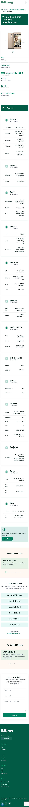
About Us (3, 758)
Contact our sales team (13, 633)
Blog (2, 747)
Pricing (2, 768)
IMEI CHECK (4, 9)
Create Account (7, 539)
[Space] (7, 730)
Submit (14, 715)
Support (3, 749)
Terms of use (4, 781)
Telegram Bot (4, 773)
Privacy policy (4, 784)
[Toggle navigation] (26, 2)
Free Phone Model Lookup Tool (17, 9)
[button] (23, 40)
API (2, 771)
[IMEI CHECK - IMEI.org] (7, 2)
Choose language (5, 735)
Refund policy (4, 786)
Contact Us (3, 760)
